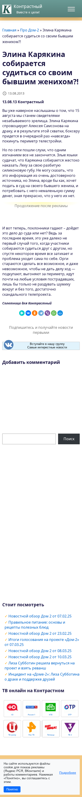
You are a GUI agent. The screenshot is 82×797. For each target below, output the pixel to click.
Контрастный (28, 6)
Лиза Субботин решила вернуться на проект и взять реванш (40, 666)
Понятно (12, 789)
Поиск (69, 438)
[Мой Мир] (60, 313)
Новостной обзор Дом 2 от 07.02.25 (40, 616)
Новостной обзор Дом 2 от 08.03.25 (40, 650)
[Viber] (47, 313)
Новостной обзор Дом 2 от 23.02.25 (40, 633)
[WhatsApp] (53, 313)
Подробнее (67, 772)
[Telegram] (41, 313)
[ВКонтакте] (28, 313)
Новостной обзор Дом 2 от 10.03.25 (40, 656)
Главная (9, 30)
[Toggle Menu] (71, 9)
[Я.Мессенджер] (22, 313)
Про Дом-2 (29, 30)
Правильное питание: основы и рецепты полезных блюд (35, 625)
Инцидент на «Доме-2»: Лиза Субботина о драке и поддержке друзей (42, 677)
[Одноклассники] (34, 313)
